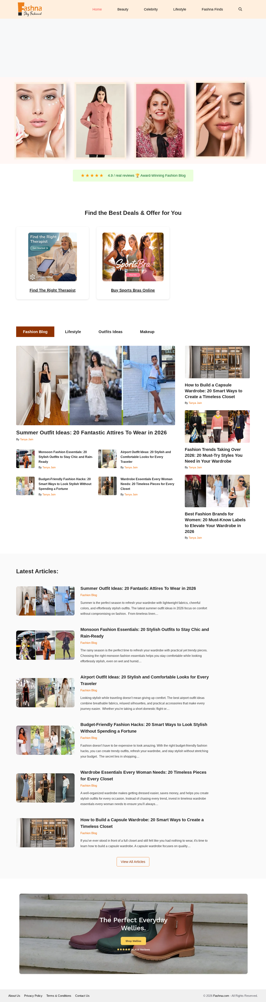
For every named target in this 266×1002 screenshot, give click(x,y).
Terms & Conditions (58, 995)
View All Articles (133, 862)
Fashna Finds (212, 9)
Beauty (122, 9)
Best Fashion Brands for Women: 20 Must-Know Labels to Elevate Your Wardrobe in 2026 (215, 523)
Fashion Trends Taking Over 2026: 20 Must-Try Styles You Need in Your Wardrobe (213, 455)
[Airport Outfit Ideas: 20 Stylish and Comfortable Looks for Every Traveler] (107, 459)
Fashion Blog (88, 595)
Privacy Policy (33, 995)
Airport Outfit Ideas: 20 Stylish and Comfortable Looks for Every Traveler (146, 456)
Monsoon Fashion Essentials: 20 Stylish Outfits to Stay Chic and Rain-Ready (66, 456)
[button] (240, 9)
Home (97, 9)
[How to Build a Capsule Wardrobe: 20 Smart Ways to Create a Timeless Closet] (217, 362)
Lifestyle (179, 9)
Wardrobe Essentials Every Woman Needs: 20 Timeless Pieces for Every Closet (147, 483)
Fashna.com (221, 995)
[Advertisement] (133, 48)
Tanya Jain (26, 439)
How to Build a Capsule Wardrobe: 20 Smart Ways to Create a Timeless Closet (213, 391)
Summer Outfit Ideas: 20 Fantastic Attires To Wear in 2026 (91, 433)
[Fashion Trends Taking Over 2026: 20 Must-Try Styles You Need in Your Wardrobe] (217, 426)
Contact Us (82, 995)
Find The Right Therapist (53, 290)
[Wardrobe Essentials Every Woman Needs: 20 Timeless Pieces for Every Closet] (107, 486)
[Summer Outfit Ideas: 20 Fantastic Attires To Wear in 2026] (95, 385)
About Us (14, 995)
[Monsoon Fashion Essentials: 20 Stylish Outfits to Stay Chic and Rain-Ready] (25, 459)
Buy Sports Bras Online (133, 290)
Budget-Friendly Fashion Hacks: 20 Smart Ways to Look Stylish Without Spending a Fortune (65, 483)
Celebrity (151, 9)
